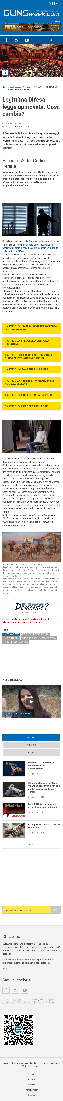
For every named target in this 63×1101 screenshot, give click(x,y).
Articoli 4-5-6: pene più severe (27, 369)
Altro (30, 844)
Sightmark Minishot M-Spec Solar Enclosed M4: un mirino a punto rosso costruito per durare (44, 787)
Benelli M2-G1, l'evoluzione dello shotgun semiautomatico (43, 805)
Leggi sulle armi (23, 127)
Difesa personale (19, 642)
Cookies (31, 1095)
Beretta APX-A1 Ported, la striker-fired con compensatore (41, 765)
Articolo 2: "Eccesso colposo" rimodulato (27, 342)
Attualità (26, 634)
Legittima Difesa (11, 634)
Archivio (31, 752)
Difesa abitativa (48, 638)
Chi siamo (31, 1074)
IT (53, 3)
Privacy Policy (32, 1090)
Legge (6, 642)
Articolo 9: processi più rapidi (28, 406)
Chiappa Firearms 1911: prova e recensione (44, 826)
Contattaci (31, 1080)
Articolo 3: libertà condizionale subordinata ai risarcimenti (29, 357)
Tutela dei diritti (29, 638)
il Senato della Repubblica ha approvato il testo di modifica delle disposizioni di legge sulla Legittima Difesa (30, 248)
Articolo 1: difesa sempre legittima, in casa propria (31, 328)
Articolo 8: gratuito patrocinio (29, 395)
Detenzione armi (41, 634)
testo (51, 304)
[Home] (31, 12)
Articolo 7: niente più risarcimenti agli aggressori (30, 382)
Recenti (37, 737)
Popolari (31, 745)
